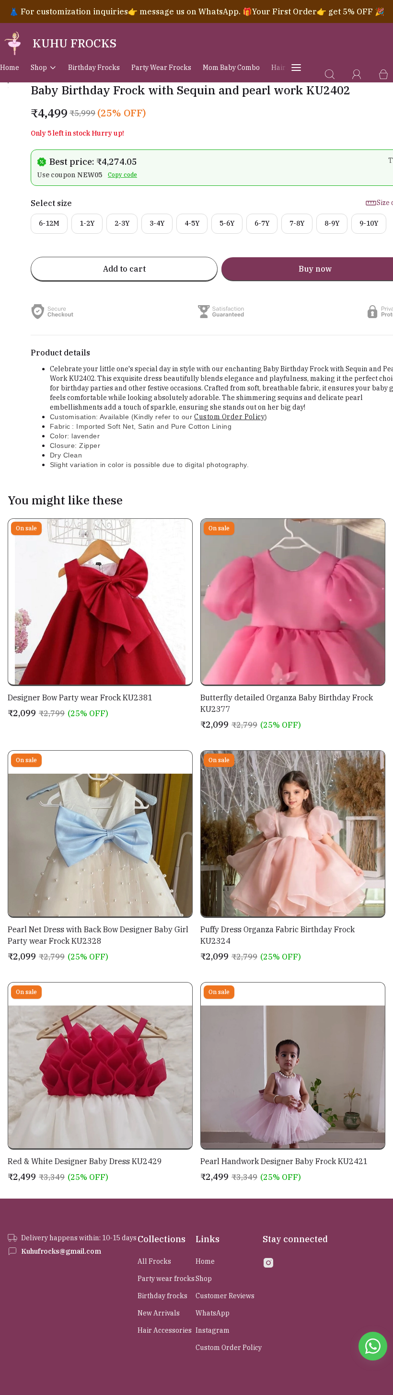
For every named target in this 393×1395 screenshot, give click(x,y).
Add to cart (124, 269)
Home (9, 67)
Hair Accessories (165, 1330)
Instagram (213, 1330)
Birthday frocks (94, 67)
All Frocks (154, 1261)
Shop (39, 67)
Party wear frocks (161, 67)
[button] (8, 82)
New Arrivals (159, 1313)
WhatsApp (213, 1313)
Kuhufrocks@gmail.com (61, 1251)
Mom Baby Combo (231, 67)
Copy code (122, 174)
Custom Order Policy (229, 416)
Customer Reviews (225, 1296)
